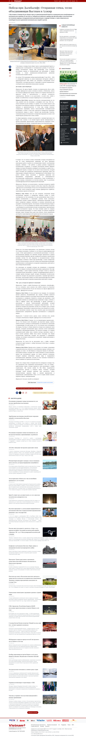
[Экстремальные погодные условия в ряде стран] (50, 673)
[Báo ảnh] (65, 720)
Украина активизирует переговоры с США (22, 682)
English (60, 1)
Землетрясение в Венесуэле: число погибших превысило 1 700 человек (23, 479)
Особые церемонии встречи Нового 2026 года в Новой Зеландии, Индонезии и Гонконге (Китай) (23, 655)
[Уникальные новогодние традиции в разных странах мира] (50, 596)
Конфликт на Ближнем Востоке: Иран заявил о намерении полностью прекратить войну (23, 547)
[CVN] (49, 720)
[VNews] (17, 720)
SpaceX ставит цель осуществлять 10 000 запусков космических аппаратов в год (24, 496)
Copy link (10, 76)
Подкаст (65, 102)
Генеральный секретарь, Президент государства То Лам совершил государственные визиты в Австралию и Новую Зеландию (65, 134)
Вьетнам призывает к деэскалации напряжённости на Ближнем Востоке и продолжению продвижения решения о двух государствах (25, 510)
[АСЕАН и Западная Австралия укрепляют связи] (50, 451)
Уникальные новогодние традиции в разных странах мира (25, 593)
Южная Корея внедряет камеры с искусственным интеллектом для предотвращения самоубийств (24, 462)
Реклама (42, 726)
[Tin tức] (22, 720)
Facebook (10, 67)
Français (63, 1)
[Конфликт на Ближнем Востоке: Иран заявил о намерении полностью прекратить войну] (50, 549)
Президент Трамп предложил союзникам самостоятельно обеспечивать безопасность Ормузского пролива (22, 561)
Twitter (10, 70)
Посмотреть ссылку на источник (45, 382)
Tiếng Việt (56, 1)
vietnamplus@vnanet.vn (38, 733)
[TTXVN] (12, 720)
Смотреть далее (16, 398)
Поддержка (63, 724)
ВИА (73, 724)
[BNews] (28, 720)
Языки (69, 724)
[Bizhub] (33, 720)
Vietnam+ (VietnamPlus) (18, 1)
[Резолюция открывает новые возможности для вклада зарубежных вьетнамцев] (50, 405)
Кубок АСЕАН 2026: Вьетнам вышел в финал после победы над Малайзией (65, 119)
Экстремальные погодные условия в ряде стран (23, 669)
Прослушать (66, 111)
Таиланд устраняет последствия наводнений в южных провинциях (23, 696)
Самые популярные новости (68, 26)
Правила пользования (52, 724)
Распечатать (10, 73)
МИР (10, 4)
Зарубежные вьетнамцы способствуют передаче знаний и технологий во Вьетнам (23, 417)
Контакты (47, 726)
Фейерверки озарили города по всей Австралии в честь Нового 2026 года (24, 640)
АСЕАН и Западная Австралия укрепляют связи (23, 448)
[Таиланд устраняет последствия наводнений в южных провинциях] (50, 699)
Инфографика (66, 68)
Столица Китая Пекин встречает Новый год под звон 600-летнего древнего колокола (25, 624)
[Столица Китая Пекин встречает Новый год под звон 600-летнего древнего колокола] (50, 626)
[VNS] (40, 720)
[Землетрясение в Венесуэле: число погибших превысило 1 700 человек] (50, 482)
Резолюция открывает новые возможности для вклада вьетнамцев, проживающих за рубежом (23, 433)
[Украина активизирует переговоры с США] (50, 686)
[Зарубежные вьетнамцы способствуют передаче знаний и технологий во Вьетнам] (50, 420)
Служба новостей (35, 726)
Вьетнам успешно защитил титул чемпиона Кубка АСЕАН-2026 (65, 107)
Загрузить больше (32, 712)
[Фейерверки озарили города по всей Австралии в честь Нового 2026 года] (50, 643)
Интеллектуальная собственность (38, 724)
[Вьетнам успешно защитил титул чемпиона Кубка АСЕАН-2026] (73, 108)
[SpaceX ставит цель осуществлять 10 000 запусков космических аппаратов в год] (50, 498)
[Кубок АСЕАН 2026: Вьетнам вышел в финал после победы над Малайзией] (73, 119)
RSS (59, 724)
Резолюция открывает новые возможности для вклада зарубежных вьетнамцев (23, 402)
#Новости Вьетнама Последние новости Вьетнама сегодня (29, 388)
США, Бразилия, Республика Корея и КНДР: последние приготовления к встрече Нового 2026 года (24, 608)
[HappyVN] (73, 720)
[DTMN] (57, 720)
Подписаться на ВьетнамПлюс (40, 392)
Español (67, 1)
